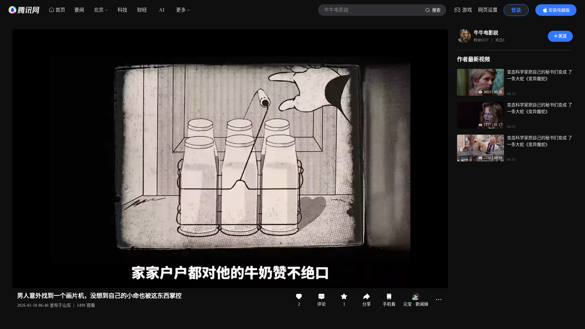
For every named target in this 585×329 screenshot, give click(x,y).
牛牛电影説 (486, 32)
